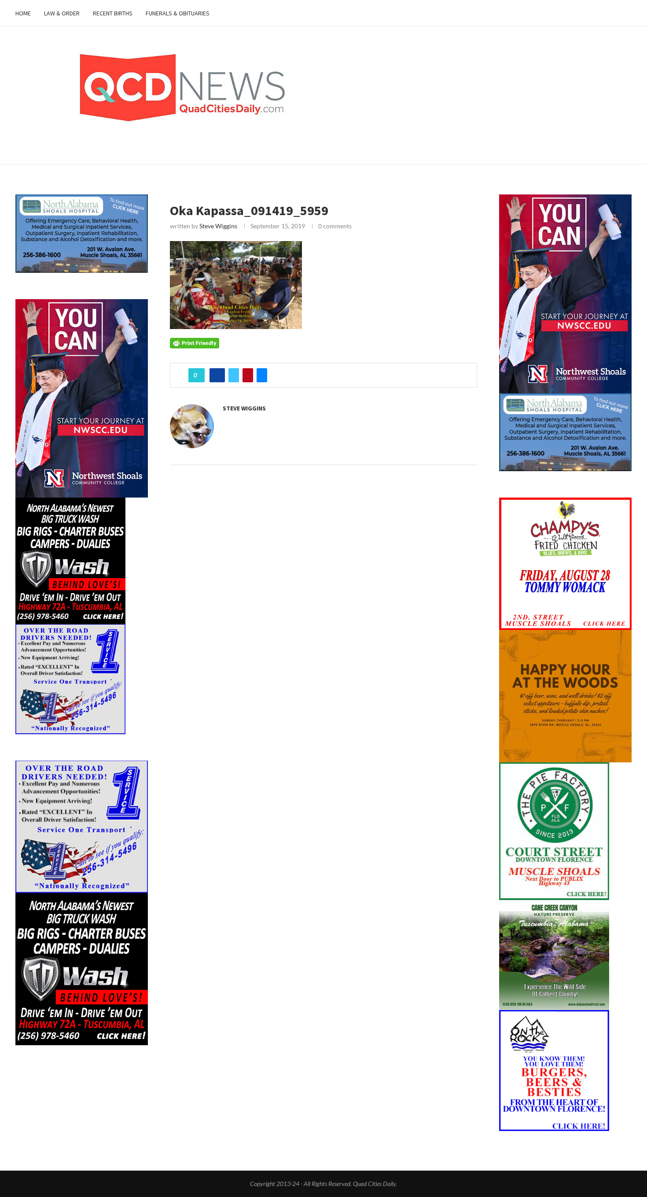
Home (23, 13)
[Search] (627, 13)
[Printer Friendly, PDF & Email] (194, 342)
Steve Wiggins (218, 226)
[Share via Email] (262, 375)
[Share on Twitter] (233, 375)
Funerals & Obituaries (178, 13)
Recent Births (112, 13)
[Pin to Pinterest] (248, 375)
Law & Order (62, 13)
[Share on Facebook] (217, 375)
